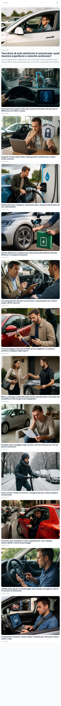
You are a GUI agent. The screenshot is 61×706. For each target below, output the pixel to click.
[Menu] (57, 2)
